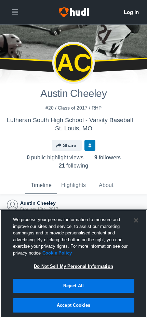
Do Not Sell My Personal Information (73, 266)
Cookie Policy (57, 253)
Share (69, 145)
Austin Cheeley (38, 203)
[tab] (41, 185)
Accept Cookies (73, 305)
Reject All (73, 285)
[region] (73, 263)
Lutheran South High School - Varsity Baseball (70, 120)
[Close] (136, 220)
